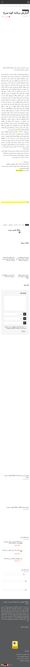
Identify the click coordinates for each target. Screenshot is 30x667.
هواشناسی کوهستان (24, 660)
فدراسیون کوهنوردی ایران (23, 656)
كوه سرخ (16, 224)
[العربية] (13, 664)
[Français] (7, 664)
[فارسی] (2, 664)
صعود (23, 224)
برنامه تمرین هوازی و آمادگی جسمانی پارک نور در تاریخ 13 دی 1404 (22, 259)
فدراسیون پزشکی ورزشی (23, 658)
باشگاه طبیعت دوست (14, 230)
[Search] (2, 2)
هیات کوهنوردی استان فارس (22, 654)
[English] (10, 664)
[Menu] (28, 2)
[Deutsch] (5, 664)
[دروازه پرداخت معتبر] (15, 641)
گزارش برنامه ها (14, 6)
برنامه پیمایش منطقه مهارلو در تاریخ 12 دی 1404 (23, 276)
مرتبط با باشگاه (22, 6)
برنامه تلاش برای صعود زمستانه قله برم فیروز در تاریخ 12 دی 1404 (8, 259)
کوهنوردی (5, 224)
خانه (28, 6)
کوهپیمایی (10, 224)
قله (19, 224)
